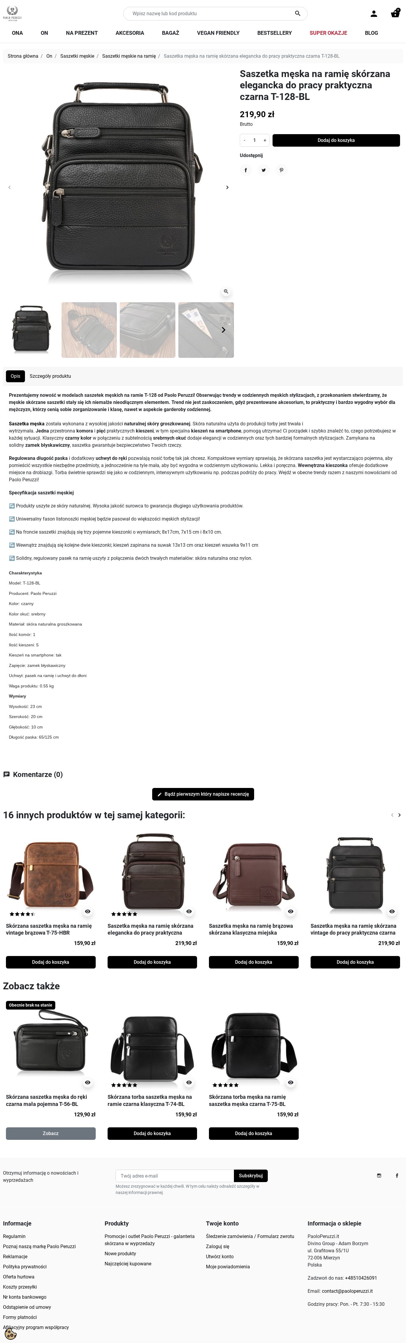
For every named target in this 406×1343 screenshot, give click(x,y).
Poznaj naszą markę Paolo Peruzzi (39, 1246)
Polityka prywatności (25, 1267)
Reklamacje (15, 1256)
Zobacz (51, 1133)
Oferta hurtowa (18, 1277)
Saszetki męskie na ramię (129, 56)
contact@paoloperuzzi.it (347, 1291)
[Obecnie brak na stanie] (51, 1045)
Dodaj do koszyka (336, 140)
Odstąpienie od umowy (27, 1307)
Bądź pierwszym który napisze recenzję (203, 794)
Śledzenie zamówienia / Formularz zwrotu (250, 1236)
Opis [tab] (15, 376)
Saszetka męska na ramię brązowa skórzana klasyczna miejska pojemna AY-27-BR (251, 933)
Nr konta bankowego (24, 1297)
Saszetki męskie (77, 56)
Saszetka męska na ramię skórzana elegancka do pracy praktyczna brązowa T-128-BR (150, 933)
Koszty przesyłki (20, 1287)
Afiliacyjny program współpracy (36, 1327)
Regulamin (14, 1236)
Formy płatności (20, 1317)
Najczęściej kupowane (128, 1264)
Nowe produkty (120, 1253)
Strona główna (23, 56)
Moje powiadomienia (228, 1267)
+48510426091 (361, 1278)
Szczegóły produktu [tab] (50, 376)
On (49, 56)
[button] (395, 13)
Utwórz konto (220, 1256)
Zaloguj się (217, 1246)
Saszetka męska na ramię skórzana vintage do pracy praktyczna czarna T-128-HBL (353, 933)
